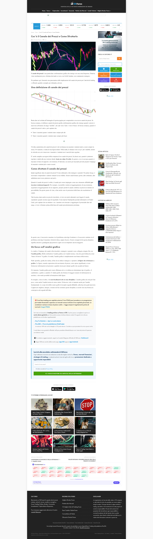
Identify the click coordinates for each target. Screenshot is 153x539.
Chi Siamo (107, 533)
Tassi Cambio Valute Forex (69, 510)
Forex (48, 11)
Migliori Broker (103, 11)
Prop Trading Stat (79, 522)
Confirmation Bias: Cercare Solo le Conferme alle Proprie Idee (113, 165)
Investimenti (64, 11)
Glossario (116, 81)
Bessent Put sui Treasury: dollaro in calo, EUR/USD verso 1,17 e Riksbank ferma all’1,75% (113, 249)
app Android (73, 342)
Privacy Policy (49, 369)
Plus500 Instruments (85, 528)
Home (44, 11)
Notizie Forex (116, 70)
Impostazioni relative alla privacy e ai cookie (39, 535)
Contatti (112, 533)
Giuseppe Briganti (38, 39)
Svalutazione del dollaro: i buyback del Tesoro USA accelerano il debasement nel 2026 (113, 239)
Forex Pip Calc (96, 522)
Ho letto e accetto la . (44, 369)
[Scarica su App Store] (56, 389)
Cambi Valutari (92, 11)
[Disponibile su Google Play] (69, 389)
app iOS (61, 342)
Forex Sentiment (70, 522)
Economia (71, 11)
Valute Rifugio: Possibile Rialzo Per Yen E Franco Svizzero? (82, 460)
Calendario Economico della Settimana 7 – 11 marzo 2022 (45, 460)
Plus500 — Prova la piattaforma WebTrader (49, 324)
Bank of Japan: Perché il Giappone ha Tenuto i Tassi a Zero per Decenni (113, 156)
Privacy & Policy (118, 533)
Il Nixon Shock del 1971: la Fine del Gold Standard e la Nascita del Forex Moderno (114, 191)
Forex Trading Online (99, 533)
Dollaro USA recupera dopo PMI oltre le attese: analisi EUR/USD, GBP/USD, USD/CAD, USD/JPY (113, 207)
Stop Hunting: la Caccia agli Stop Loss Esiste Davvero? (114, 182)
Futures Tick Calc (88, 522)
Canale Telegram (104, 70)
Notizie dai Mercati (80, 11)
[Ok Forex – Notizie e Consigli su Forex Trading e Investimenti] (76, 4)
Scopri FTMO (45, 307)
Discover (116, 482)
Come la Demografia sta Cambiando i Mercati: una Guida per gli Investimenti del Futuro (113, 174)
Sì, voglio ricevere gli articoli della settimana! (63, 373)
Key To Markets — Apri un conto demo (48, 321)
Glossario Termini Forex (69, 517)
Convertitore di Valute (116, 75)
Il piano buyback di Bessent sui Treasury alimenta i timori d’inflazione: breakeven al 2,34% (113, 218)
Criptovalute (56, 11)
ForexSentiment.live (79, 479)
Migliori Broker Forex (68, 500)
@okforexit (84, 338)
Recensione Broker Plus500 (59, 522)
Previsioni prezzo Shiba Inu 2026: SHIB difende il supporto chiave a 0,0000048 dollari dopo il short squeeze (113, 228)
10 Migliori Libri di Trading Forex (71, 507)
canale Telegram (36, 512)
